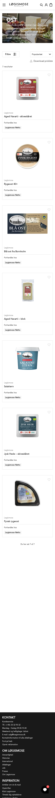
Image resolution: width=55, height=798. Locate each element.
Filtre (8, 54)
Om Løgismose (8, 774)
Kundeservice (7, 722)
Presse (5, 771)
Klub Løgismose (9, 791)
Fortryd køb (7, 741)
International (7, 761)
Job (3, 768)
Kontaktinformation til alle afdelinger (17, 738)
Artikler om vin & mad (11, 785)
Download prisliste (43, 61)
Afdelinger (6, 765)
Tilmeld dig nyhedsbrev (11, 795)
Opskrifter (6, 788)
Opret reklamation (10, 744)
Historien (6, 758)
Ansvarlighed (7, 755)
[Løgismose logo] (18, 5)
